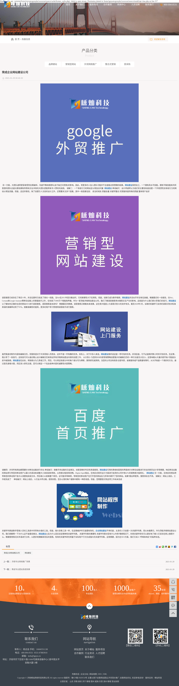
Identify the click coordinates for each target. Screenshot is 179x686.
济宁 (84, 681)
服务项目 (94, 4)
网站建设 (28, 553)
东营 (101, 681)
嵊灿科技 (158, 678)
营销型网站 (70, 64)
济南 (76, 681)
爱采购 (127, 64)
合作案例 (107, 4)
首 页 (17, 39)
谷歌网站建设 (102, 678)
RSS (100, 674)
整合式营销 (110, 64)
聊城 (88, 681)
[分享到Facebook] (175, 547)
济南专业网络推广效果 (21, 562)
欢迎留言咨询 (159, 39)
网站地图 (93, 674)
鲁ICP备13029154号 (79, 678)
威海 (97, 681)
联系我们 (149, 4)
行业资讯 (89, 653)
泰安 (80, 681)
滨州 (105, 681)
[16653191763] (173, 589)
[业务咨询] (173, 581)
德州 (92, 681)
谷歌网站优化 (125, 678)
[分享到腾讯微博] (172, 547)
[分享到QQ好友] (166, 547)
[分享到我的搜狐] (169, 547)
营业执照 (115, 681)
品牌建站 (53, 64)
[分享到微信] (163, 547)
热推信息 (26, 39)
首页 (68, 4)
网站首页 (78, 649)
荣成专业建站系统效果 (21, 569)
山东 (71, 681)
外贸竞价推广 (113, 678)
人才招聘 (135, 4)
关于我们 (80, 4)
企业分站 (84, 674)
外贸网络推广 (90, 64)
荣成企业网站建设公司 (12, 553)
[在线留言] (173, 605)
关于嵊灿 (89, 649)
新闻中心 (121, 4)
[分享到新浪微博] (160, 547)
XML (105, 674)
